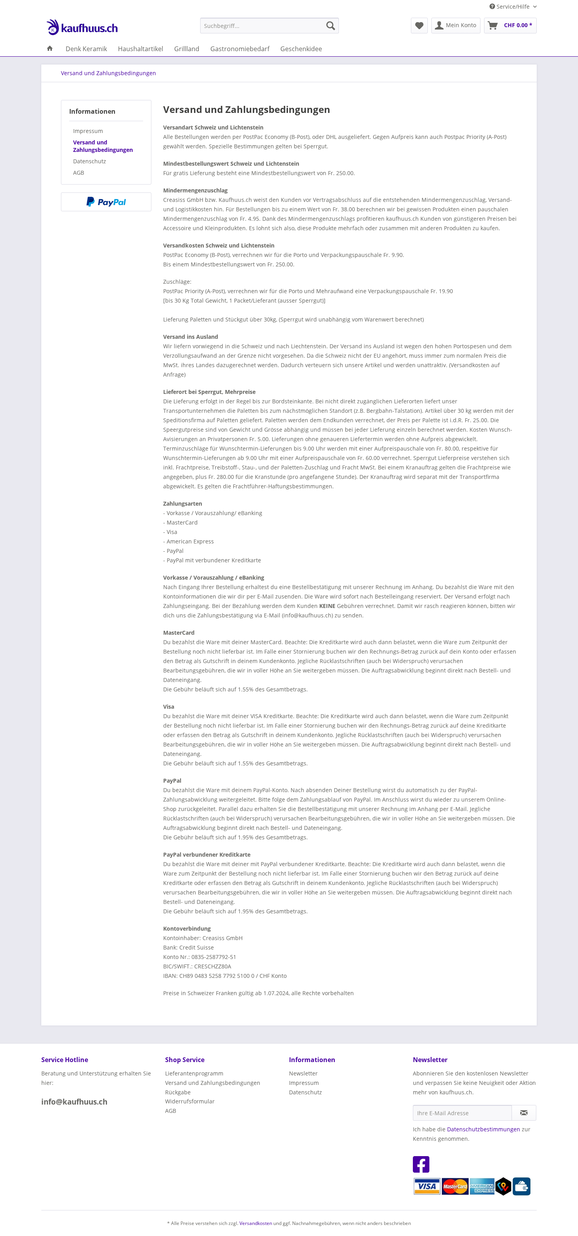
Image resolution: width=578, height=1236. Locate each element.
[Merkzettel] (419, 25)
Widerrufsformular (190, 1101)
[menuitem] (269, 25)
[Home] (50, 48)
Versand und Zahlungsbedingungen (103, 146)
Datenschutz (89, 161)
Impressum (88, 131)
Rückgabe (178, 1092)
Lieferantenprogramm (194, 1073)
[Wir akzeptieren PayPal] (106, 202)
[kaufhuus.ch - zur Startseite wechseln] (81, 27)
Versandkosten (255, 1223)
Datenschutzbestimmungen (483, 1129)
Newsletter (303, 1073)
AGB (78, 172)
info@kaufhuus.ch (74, 1102)
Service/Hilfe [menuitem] (513, 6)
